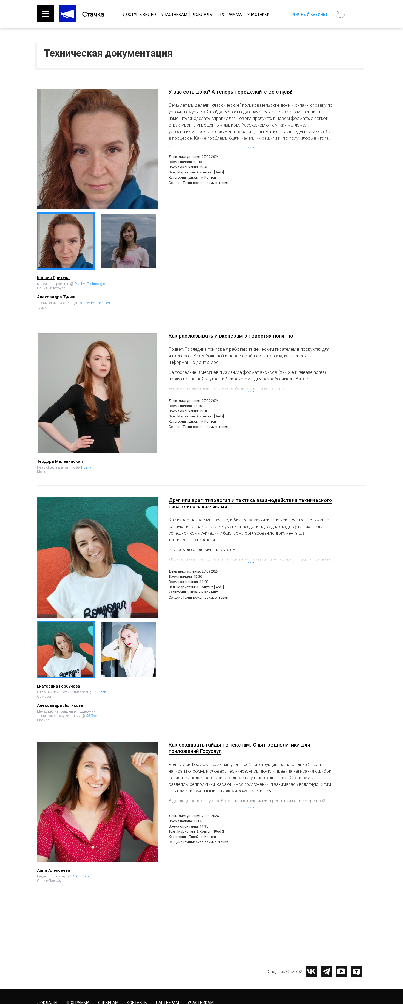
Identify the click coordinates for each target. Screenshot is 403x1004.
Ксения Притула (53, 277)
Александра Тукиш (56, 297)
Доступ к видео (139, 14)
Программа (230, 14)
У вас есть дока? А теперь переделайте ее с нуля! (231, 92)
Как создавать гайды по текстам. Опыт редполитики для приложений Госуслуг (239, 748)
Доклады (202, 14)
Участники (258, 14)
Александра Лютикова (60, 705)
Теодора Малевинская (60, 461)
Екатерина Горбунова (58, 686)
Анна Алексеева (53, 870)
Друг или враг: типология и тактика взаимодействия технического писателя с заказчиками (250, 503)
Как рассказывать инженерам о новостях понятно (231, 336)
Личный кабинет (310, 14)
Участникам (174, 14)
